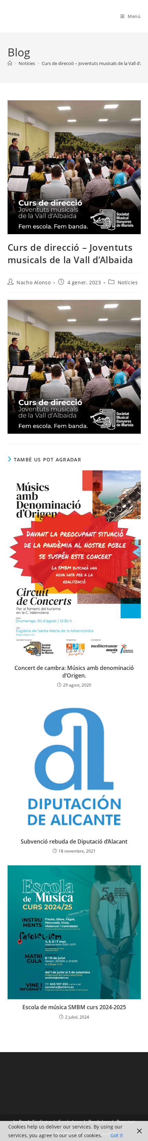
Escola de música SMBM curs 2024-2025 (74, 1007)
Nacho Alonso (34, 282)
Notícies (128, 282)
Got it (116, 1135)
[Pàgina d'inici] (10, 63)
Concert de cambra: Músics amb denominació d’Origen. (74, 671)
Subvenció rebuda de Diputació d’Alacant (74, 841)
